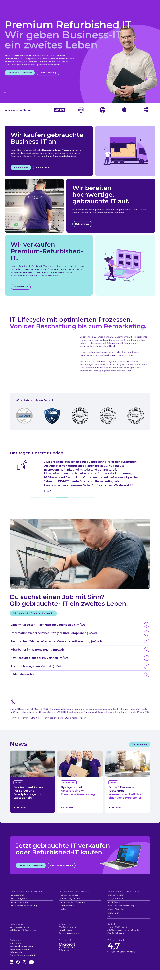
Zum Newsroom (139, 744)
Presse (69, 930)
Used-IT (112, 916)
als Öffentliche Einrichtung (24, 906)
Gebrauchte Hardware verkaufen (27, 891)
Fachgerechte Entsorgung (73, 902)
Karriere (62, 933)
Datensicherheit (67, 906)
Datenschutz (16, 952)
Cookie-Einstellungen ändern (24, 955)
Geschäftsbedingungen (21, 946)
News (61, 930)
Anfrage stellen (20, 167)
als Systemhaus (18, 895)
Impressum (15, 943)
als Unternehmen (19, 902)
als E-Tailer (113, 913)
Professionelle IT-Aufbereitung (74, 891)
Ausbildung (73, 933)
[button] (36, 497)
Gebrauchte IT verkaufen (19, 72)
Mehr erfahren (43, 167)
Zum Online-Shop (47, 72)
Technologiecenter (69, 895)
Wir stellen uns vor (68, 927)
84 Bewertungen (126, 952)
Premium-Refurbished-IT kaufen (124, 891)
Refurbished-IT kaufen (61, 865)
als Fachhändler (116, 895)
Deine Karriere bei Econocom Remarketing (33, 613)
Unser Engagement (19, 927)
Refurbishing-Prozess (70, 898)
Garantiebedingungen (20, 949)
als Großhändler (116, 909)
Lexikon (63, 909)
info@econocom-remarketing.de (123, 930)
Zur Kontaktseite (115, 933)
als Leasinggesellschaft (22, 898)
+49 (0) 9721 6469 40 (117, 927)
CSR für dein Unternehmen (23, 930)
